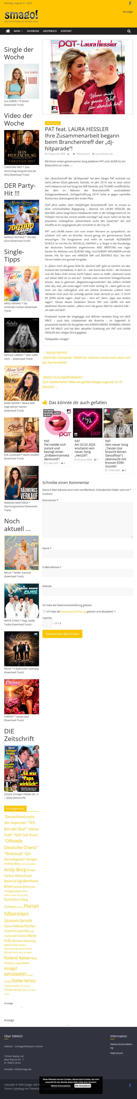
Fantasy (19, 907)
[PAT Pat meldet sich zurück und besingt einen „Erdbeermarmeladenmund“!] (57, 410)
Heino (8, 926)
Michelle (8, 952)
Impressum (116, 1053)
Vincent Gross (13, 990)
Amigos (31, 859)
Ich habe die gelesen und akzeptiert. (80, 611)
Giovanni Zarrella (18, 920)
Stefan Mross (24, 980)
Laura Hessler (101, 153)
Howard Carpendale (16, 931)
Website (47, 586)
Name (46, 548)
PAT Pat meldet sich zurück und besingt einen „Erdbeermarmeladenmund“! (56, 450)
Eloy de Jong (22, 895)
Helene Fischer (24, 926)
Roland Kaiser (17, 957)
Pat (111, 153)
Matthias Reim (11, 944)
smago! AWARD (21, 963)
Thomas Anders (12, 985)
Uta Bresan (25, 986)
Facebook (33, 31)
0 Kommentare (83, 153)
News (17, 31)
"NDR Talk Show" (25, 835)
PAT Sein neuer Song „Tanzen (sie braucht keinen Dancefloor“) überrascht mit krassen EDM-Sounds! (116, 453)
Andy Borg (15, 869)
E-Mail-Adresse (51, 567)
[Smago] (8, 31)
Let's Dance (20, 936)
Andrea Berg (12, 863)
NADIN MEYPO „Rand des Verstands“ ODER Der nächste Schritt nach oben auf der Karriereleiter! (86, 357)
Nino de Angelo (25, 952)
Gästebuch (50, 31)
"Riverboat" (14, 853)
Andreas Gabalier (28, 864)
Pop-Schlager (53, 123)
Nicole (15, 952)
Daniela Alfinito (22, 886)
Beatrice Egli (13, 881)
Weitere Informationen (61, 1085)
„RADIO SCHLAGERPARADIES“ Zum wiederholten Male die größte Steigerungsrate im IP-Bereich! (82, 382)
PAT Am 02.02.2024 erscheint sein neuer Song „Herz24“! (85, 448)
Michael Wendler (25, 948)
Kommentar (50, 500)
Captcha (47, 617)
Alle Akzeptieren (83, 1085)
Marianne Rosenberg (24, 940)
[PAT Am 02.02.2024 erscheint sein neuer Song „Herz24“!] (87, 410)
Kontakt (66, 31)
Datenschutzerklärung (74, 611)
